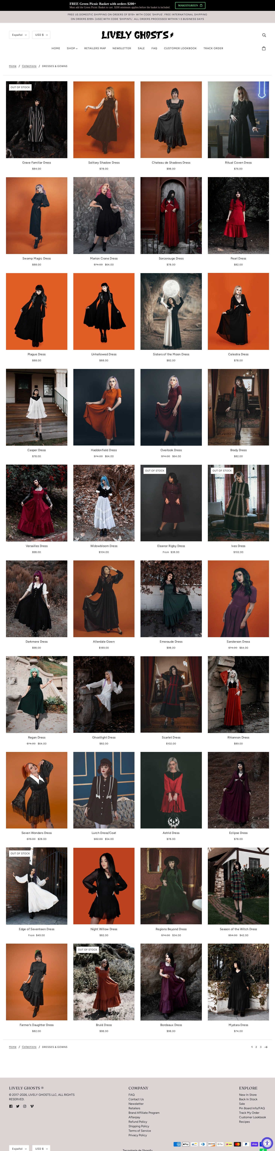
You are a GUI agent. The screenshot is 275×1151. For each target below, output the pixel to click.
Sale (242, 1104)
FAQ (132, 1095)
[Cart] (264, 48)
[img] (264, 35)
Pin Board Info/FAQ (252, 1108)
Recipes (244, 1121)
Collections (29, 66)
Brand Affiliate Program (144, 1112)
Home (12, 66)
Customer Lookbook (252, 1117)
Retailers (134, 1108)
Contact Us (136, 1099)
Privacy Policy (138, 1135)
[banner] (137, 35)
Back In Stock (248, 1099)
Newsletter (136, 1104)
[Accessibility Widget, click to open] (267, 1143)
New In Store (248, 1095)
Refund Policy (138, 1121)
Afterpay (134, 1117)
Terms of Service (140, 1130)
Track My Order (249, 1112)
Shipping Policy (139, 1126)
